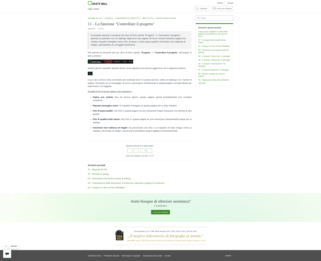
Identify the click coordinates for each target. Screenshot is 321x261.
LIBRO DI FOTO (147, 18)
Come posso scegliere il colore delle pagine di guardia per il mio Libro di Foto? (212, 33)
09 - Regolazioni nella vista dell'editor (213, 80)
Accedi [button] (230, 3)
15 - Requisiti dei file (97, 169)
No (146, 151)
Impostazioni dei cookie (152, 256)
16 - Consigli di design (98, 174)
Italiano (220, 3)
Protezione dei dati (111, 256)
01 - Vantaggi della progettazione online (212, 41)
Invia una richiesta (160, 212)
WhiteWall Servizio (95, 18)
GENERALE (108, 18)
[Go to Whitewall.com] (98, 3)
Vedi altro (202, 83)
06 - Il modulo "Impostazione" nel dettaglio (212, 65)
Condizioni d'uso (94, 256)
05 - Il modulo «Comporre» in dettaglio (214, 60)
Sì (133, 151)
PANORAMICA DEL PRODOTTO (127, 18)
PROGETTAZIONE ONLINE (166, 18)
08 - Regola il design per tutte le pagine (211, 75)
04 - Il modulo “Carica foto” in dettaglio (214, 56)
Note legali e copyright (131, 256)
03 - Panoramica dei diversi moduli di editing (213, 51)
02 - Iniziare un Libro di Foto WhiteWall (213, 46)
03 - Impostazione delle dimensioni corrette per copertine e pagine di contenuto (126, 183)
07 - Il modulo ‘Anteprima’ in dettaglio (213, 70)
